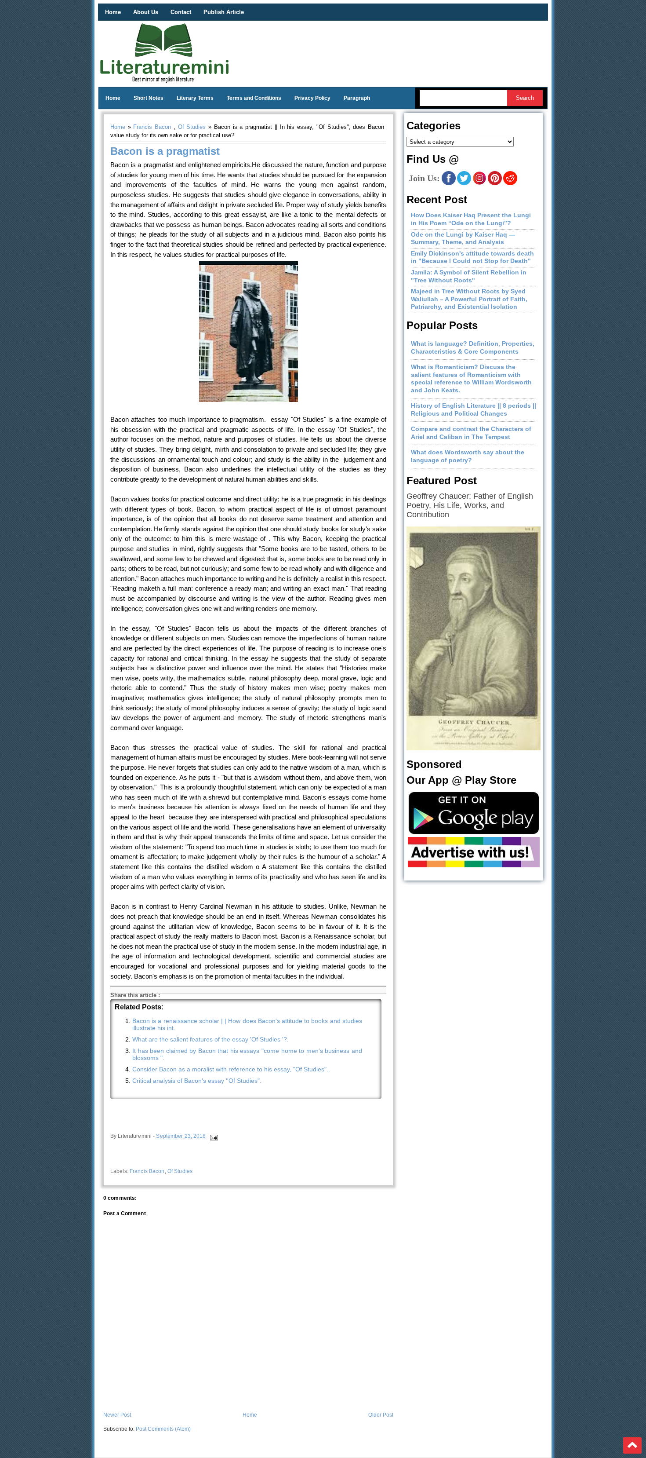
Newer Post (117, 1415)
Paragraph (357, 98)
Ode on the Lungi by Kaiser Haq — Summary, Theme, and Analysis (463, 238)
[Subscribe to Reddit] (510, 183)
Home (113, 12)
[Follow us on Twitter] (464, 183)
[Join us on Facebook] (449, 183)
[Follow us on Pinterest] (495, 183)
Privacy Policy (312, 98)
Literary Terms (195, 98)
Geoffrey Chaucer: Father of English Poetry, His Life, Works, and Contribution (469, 505)
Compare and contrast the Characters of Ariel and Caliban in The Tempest (471, 432)
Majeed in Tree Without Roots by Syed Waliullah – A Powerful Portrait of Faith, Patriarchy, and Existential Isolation (469, 299)
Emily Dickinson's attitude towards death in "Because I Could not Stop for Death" (472, 257)
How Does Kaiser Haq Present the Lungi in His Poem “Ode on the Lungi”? (471, 219)
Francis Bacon (152, 127)
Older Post (380, 1415)
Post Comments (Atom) (163, 1429)
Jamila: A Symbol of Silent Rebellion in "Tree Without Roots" (468, 276)
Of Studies (192, 127)
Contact (181, 12)
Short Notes (148, 98)
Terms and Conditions (254, 98)
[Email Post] (213, 1136)
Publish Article (223, 12)
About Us (145, 12)
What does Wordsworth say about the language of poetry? (467, 456)
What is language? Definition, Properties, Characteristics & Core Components (472, 347)
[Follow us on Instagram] (479, 183)
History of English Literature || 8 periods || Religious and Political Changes (473, 409)
